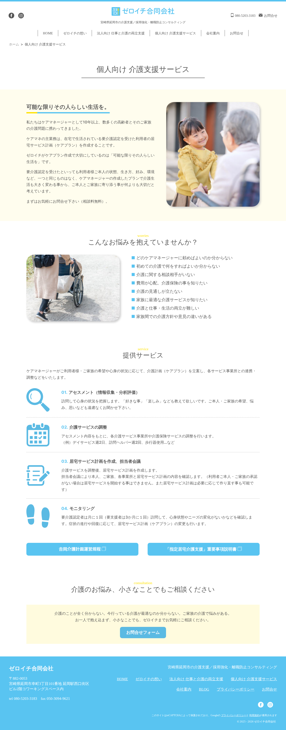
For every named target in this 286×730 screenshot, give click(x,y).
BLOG (204, 689)
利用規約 (254, 715)
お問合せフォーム (143, 632)
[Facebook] (11, 15)
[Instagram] (21, 15)
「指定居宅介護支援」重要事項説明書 (201, 549)
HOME (48, 33)
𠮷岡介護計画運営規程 (80, 549)
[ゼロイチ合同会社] (143, 12)
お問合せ (236, 33)
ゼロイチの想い (75, 33)
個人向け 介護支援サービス (175, 33)
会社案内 (213, 33)
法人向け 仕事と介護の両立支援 (121, 33)
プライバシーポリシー (235, 689)
